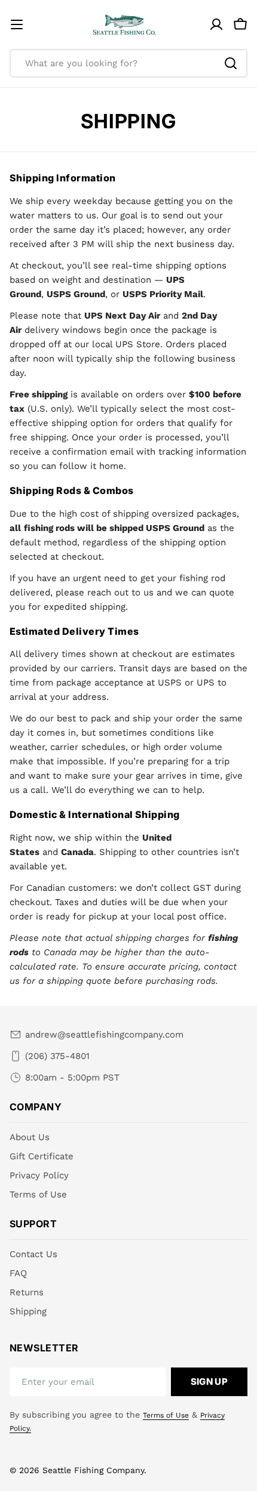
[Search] (231, 63)
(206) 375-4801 (57, 1056)
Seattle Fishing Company (93, 1470)
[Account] (216, 24)
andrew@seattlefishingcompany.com (104, 1034)
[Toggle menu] (17, 24)
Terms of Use (166, 1415)
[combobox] (128, 63)
